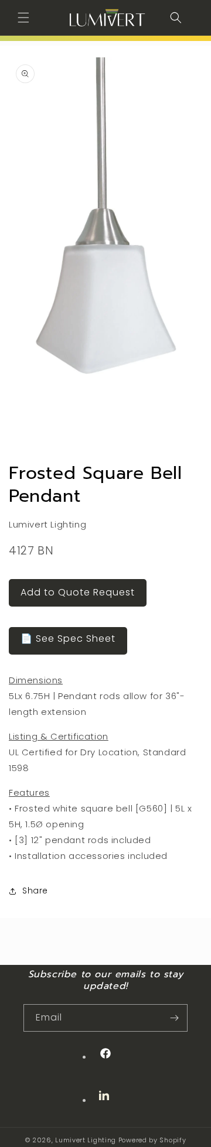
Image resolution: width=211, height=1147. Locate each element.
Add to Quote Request (78, 592)
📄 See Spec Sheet (68, 638)
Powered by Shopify (152, 1140)
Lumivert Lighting (85, 1140)
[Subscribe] (174, 1018)
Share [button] (35, 890)
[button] (23, 17)
